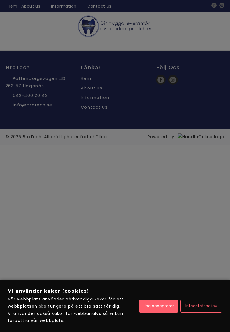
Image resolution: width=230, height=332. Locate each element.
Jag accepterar (159, 306)
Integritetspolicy (201, 306)
